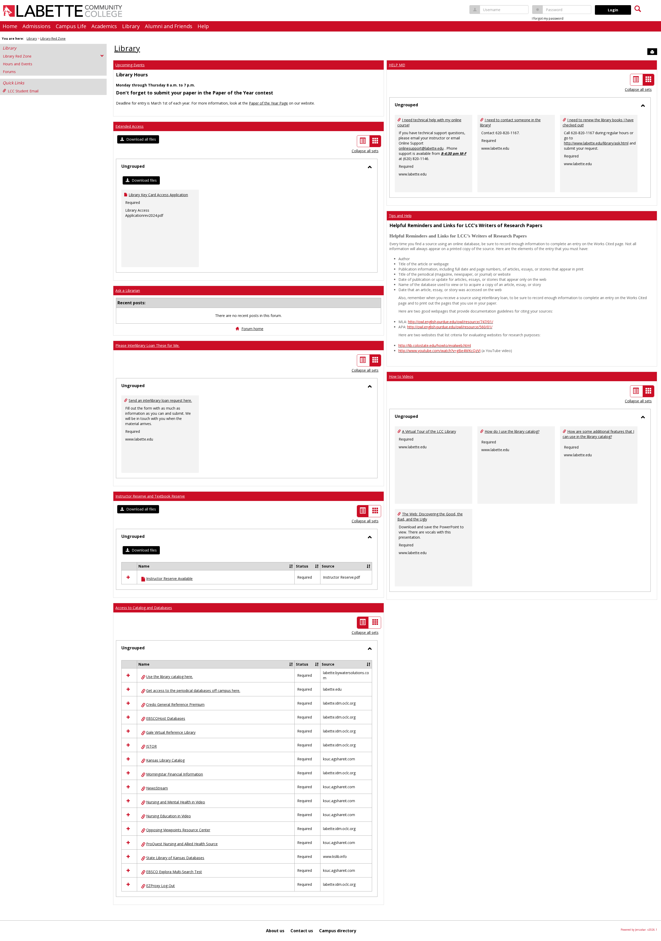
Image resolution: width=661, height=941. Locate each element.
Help (203, 26)
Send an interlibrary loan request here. (160, 400)
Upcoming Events (130, 64)
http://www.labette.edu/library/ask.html (596, 143)
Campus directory (337, 931)
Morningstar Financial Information (174, 774)
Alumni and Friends (168, 26)
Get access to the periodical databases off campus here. (193, 690)
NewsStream (157, 788)
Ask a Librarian (127, 290)
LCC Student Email (23, 91)
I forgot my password (547, 18)
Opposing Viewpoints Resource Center (178, 829)
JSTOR (151, 746)
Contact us (301, 931)
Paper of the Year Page (268, 103)
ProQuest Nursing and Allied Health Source (182, 843)
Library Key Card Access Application (158, 194)
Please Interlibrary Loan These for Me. (147, 345)
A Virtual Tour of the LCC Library (429, 431)
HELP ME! (397, 64)
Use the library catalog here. (169, 676)
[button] (138, 139)
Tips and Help (400, 215)
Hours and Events (17, 63)
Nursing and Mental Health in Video (175, 802)
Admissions (36, 26)
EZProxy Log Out (160, 885)
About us (275, 931)
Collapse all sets (365, 150)
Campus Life (71, 26)
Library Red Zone (53, 38)
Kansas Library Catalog (165, 760)
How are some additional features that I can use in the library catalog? (598, 434)
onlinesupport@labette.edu (421, 148)
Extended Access (129, 126)
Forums (9, 71)
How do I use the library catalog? (512, 431)
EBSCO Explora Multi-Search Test (174, 871)
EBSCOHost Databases (165, 718)
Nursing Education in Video (168, 816)
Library (131, 26)
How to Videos (401, 376)
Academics (104, 26)
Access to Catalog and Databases (143, 607)
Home (10, 26)
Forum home (252, 328)
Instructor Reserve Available (169, 578)
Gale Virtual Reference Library (170, 732)
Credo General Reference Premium (175, 704)
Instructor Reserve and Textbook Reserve (150, 496)
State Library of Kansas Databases (175, 857)
